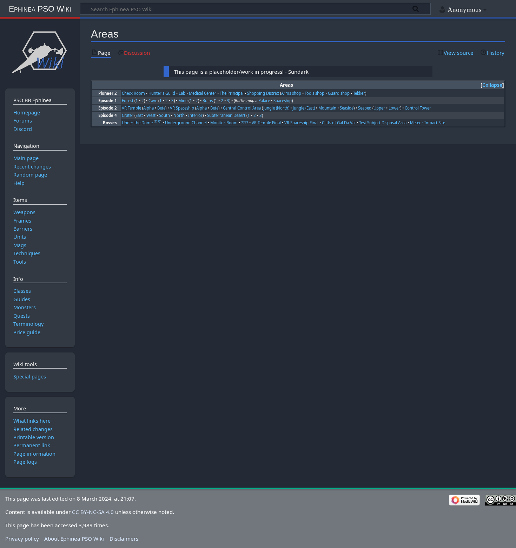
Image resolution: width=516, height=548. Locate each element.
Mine (182, 100)
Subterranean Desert (226, 115)
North (179, 115)
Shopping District (263, 93)
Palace (264, 100)
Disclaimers (124, 538)
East (139, 115)
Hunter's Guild (161, 93)
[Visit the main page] (40, 51)
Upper (379, 108)
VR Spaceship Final (301, 122)
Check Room (133, 93)
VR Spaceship (182, 108)
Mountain (327, 108)
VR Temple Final (266, 122)
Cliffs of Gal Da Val (339, 122)
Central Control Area (242, 108)
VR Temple (131, 108)
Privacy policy (22, 538)
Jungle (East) (304, 108)
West (151, 115)
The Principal (232, 93)
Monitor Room (224, 122)
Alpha (148, 108)
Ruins (208, 100)
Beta (161, 108)
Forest (127, 100)
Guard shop (339, 93)
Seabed (364, 108)
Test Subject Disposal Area (382, 122)
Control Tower (418, 108)
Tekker (359, 93)
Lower (394, 108)
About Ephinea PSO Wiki (74, 538)
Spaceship (282, 100)
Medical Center (202, 93)
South (164, 115)
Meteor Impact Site (427, 122)
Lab (182, 93)
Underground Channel (186, 122)
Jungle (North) (276, 108)
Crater (127, 115)
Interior (195, 115)
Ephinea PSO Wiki (40, 8)
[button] (492, 85)
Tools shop (314, 93)
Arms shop (291, 93)
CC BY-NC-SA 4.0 (93, 511)
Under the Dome (137, 122)
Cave (152, 100)
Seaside (346, 108)
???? (157, 122)
